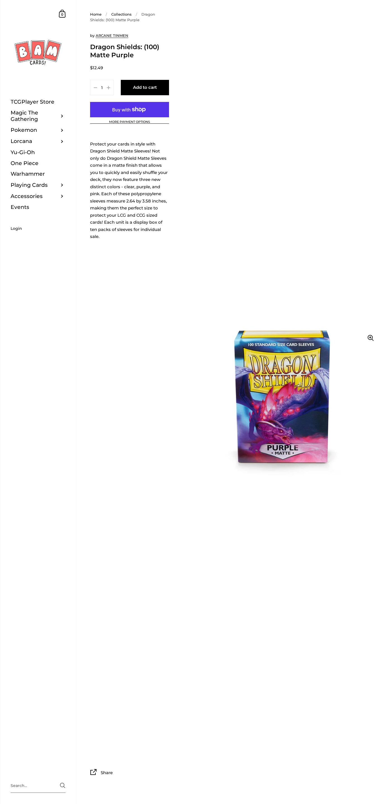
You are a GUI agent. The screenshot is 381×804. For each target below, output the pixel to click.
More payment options (129, 122)
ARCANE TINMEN (112, 35)
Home (96, 14)
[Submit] (63, 785)
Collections (121, 14)
